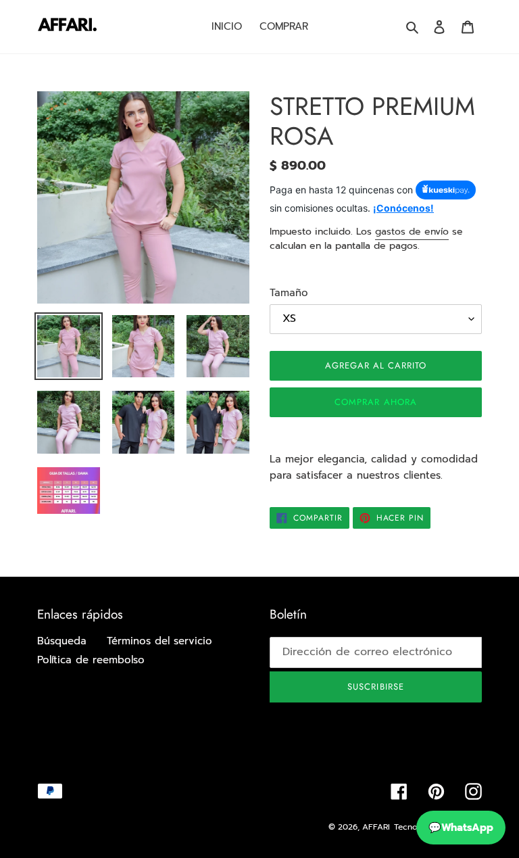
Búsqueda (61, 641)
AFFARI (376, 827)
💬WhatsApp (460, 827)
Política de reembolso (91, 659)
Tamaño (289, 292)
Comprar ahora (376, 402)
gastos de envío (412, 231)
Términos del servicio (159, 641)
